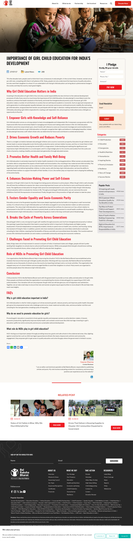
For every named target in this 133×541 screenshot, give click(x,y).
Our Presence (71, 477)
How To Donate (15, 511)
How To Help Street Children (100, 505)
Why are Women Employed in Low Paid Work (46, 513)
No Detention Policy (67, 513)
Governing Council (54, 480)
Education (103, 144)
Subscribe (114, 461)
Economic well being (73, 486)
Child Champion (77, 503)
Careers (87, 491)
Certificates (51, 489)
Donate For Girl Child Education (45, 511)
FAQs (105, 486)
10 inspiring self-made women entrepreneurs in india (107, 191)
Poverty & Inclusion (106, 165)
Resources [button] (103, 3)
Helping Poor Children (111, 503)
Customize (99, 536)
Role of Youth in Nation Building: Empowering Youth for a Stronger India (107, 218)
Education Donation (32, 501)
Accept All (124, 536)
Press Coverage (108, 477)
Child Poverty (66, 503)
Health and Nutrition (73, 483)
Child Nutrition (114, 501)
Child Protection (105, 140)
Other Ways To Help (91, 480)
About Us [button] (55, 3)
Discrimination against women (77, 511)
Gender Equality (88, 501)
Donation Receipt (90, 494)
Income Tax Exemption (18, 501)
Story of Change (105, 173)
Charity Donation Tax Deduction (82, 509)
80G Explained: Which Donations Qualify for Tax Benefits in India (107, 200)
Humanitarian (104, 156)
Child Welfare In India (101, 501)
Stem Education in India (90, 513)
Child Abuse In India (17, 507)
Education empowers (44, 505)
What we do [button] (66, 3)
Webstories (107, 489)
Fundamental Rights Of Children (80, 505)
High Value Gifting (91, 483)
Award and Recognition (55, 486)
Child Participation (17, 505)
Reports (106, 483)
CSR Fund (78, 513)
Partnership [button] (79, 3)
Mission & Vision (53, 477)
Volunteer (88, 477)
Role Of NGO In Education (45, 509)
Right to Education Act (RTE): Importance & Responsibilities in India (107, 226)
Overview (51, 474)
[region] (66, 533)
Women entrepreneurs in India (107, 511)
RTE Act (14, 509)
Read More (57, 425)
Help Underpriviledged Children (96, 507)
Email (101, 107)
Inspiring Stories (105, 160)
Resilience (103, 169)
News (105, 480)
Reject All (112, 536)
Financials (51, 491)
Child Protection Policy (114, 507)
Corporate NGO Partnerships (61, 501)
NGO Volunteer (97, 503)
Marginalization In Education (52, 507)
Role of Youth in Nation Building (20, 513)
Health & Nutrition (105, 152)
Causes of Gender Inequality (33, 507)
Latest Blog (107, 474)
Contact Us (88, 489)
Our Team (51, 483)
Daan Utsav (87, 503)
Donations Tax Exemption (63, 509)
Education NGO (16, 503)
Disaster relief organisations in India (50, 503)
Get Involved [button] (91, 3)
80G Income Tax (115, 505)
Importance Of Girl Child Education (73, 507)
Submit (106, 118)
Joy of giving (92, 511)
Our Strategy (71, 474)
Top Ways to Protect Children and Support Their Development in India (106, 209)
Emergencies (104, 148)
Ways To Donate (61, 511)
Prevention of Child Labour (60, 505)
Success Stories (104, 177)
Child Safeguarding (91, 486)
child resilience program (29, 503)
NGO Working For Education (27, 509)
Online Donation (45, 501)
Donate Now (123, 3)
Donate (87, 474)
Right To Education (28, 511)
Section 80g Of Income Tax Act (103, 509)
